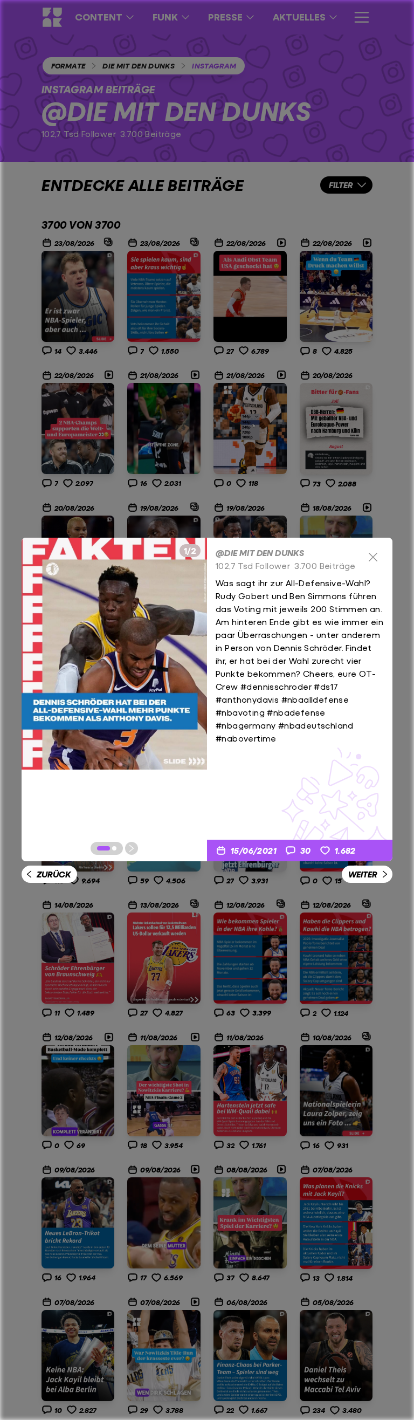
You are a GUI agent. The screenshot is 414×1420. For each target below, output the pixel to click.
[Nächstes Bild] (131, 848)
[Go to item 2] (114, 848)
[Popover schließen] (373, 557)
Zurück (54, 874)
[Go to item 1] (103, 848)
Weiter (362, 874)
